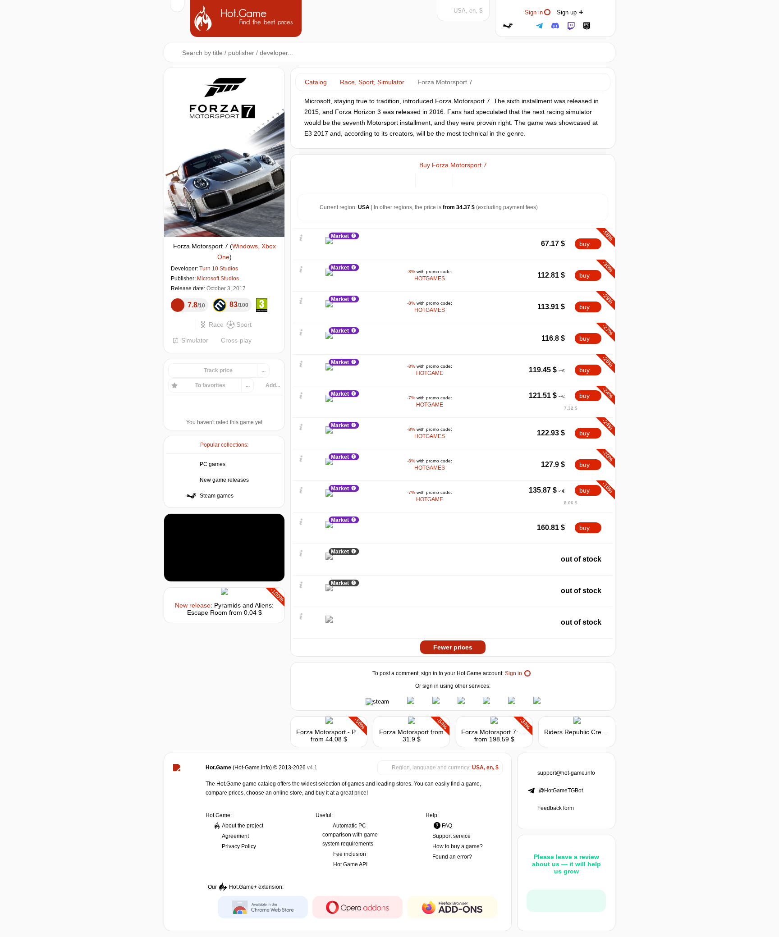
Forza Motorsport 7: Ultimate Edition (512, 732)
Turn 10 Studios (218, 268)
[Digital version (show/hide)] (427, 179)
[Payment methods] (403, 179)
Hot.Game (247, 17)
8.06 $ (570, 502)
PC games (212, 464)
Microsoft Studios (218, 278)
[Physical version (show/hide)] (440, 179)
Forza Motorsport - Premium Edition (347, 732)
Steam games (216, 496)
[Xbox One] (476, 179)
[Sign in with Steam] (508, 26)
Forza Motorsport (404, 732)
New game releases (224, 480)
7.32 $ (570, 408)
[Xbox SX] (487, 179)
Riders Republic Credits (577, 732)
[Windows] (465, 179)
